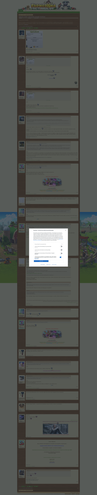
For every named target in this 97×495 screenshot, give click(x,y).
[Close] (66, 230)
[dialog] (48, 247)
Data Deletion (43, 264)
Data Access (48, 264)
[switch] (61, 246)
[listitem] (48, 244)
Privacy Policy (54, 264)
